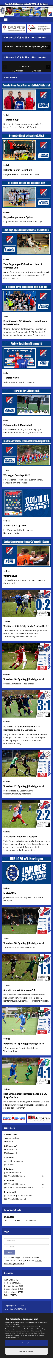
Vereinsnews (10, 576)
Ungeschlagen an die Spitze (18, 217)
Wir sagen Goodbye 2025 (16, 475)
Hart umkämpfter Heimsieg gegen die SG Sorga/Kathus (25, 1095)
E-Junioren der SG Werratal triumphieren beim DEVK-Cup (25, 322)
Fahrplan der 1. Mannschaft (18, 425)
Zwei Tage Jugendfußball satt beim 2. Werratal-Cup (23, 265)
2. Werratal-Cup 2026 (14, 525)
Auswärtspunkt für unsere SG (19, 990)
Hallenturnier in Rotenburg (17, 170)
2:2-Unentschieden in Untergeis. (20, 836)
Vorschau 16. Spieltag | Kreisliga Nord (23, 943)
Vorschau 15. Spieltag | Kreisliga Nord (23, 1043)
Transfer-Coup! (11, 119)
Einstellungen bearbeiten (26, 1351)
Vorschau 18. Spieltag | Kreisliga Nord (23, 679)
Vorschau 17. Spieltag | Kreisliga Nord (23, 786)
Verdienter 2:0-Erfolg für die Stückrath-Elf (25, 626)
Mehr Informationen (11, 1337)
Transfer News (11, 377)
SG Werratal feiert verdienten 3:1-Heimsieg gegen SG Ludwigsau (21, 728)
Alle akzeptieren (26, 1343)
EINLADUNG (9, 893)
